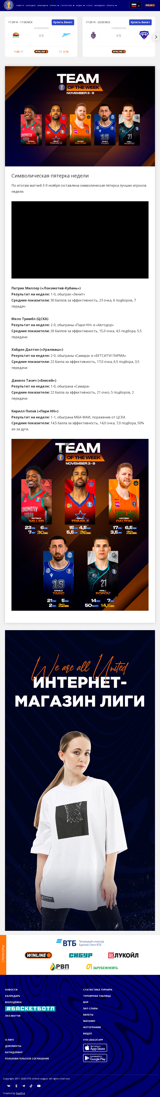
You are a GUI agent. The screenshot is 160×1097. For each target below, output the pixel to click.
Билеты (88, 1014)
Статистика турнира (97, 989)
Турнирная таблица (97, 995)
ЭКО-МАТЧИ (12, 1015)
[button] (135, 5)
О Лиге (89, 5)
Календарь (31, 5)
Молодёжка (99, 5)
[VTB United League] (8, 5)
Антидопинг (14, 1052)
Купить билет (62, 22)
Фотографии (92, 1027)
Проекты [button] (110, 5)
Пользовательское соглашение (27, 1058)
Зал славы (90, 1008)
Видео (87, 1033)
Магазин (89, 1020)
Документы (13, 1046)
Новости (20, 5)
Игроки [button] (53, 5)
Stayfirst (20, 1093)
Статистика (66, 5)
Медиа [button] (79, 5)
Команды (41, 5)
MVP (85, 1002)
